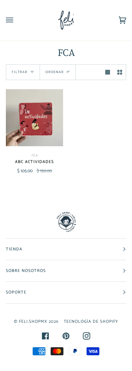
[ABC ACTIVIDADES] (34, 117)
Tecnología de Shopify (91, 321)
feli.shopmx (33, 321)
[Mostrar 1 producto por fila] (108, 72)
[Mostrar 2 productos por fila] (120, 72)
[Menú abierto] (17, 20)
